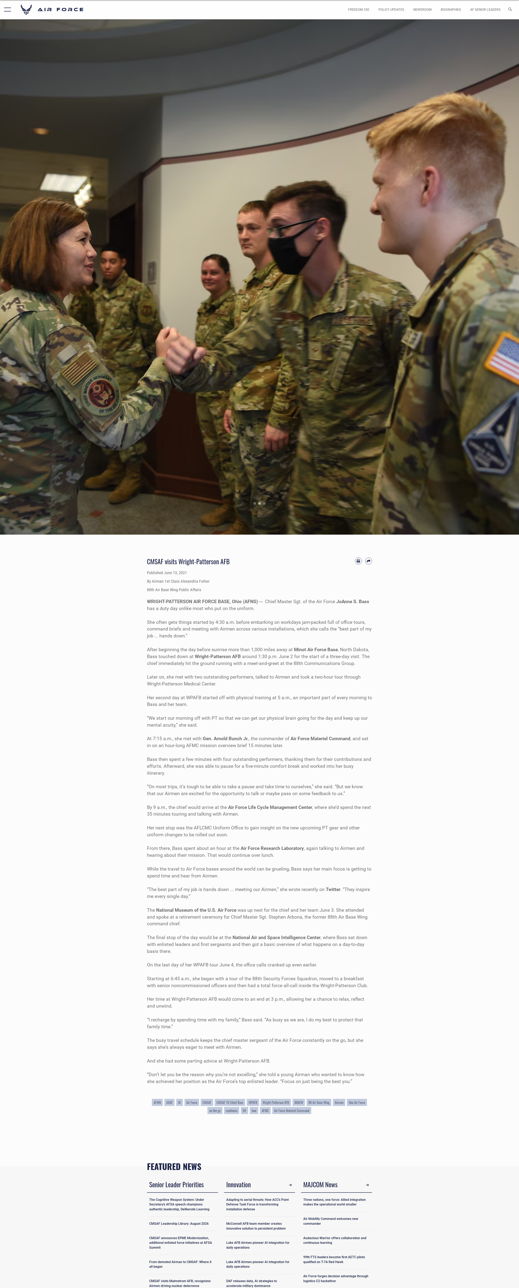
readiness (231, 1110)
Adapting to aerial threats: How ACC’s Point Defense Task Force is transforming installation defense (257, 1204)
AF (179, 1102)
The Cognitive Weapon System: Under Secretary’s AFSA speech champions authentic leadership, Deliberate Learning (179, 1204)
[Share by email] (368, 561)
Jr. (245, 738)
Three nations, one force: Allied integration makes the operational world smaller (334, 1202)
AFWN (157, 1102)
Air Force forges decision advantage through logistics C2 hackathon (335, 1278)
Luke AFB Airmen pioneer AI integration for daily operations (258, 1245)
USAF (169, 1102)
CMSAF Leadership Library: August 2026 (179, 1224)
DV (244, 1110)
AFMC (265, 1110)
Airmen (339, 1102)
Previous (26, 277)
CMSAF (207, 1102)
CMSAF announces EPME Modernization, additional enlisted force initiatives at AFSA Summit (180, 1242)
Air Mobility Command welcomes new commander (330, 1221)
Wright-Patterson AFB (276, 1102)
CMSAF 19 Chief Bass (230, 1102)
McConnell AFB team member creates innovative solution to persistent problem (256, 1226)
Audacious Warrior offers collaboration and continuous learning (334, 1240)
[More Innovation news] (290, 1185)
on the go (215, 1110)
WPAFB (253, 1102)
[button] (6, 9)
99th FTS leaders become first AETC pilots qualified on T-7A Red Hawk (334, 1259)
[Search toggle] (510, 9)
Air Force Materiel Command (291, 1110)
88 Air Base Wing (318, 1102)
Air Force (191, 1102)
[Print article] (358, 561)
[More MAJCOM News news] (367, 1185)
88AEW (298, 1102)
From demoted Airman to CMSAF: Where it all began (180, 1264)
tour (254, 1110)
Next (493, 277)
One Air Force (357, 1102)
